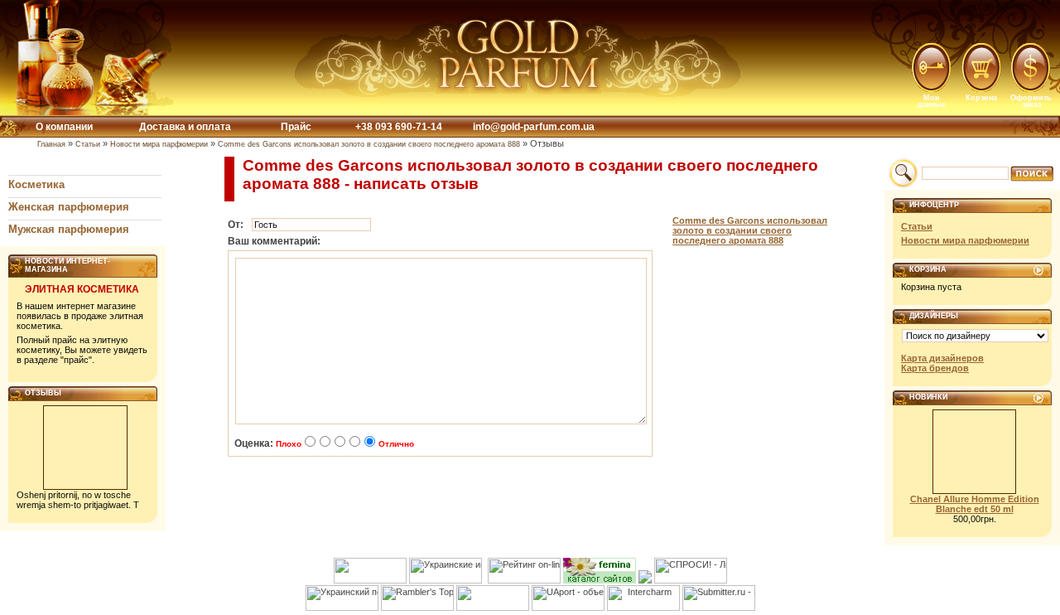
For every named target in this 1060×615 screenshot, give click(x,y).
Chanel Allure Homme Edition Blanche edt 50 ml (974, 504)
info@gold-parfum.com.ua (534, 127)
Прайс (296, 127)
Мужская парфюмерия (68, 229)
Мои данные (932, 101)
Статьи (87, 144)
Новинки (928, 397)
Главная (51, 144)
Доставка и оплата (185, 127)
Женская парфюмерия (68, 207)
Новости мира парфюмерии (159, 144)
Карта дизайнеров (942, 358)
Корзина (981, 98)
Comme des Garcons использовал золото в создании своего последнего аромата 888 (369, 144)
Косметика (36, 184)
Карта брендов (935, 368)
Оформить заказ (1031, 101)
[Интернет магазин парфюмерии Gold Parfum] (519, 94)
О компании (64, 127)
